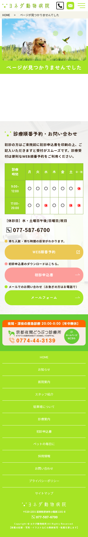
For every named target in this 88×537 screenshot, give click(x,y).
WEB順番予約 (44, 251)
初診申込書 (44, 274)
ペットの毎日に (44, 444)
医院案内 (44, 382)
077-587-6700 (31, 229)
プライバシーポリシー (44, 481)
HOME (6, 15)
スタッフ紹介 (44, 394)
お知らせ (44, 369)
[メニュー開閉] (81, 5)
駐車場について (44, 406)
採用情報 (44, 456)
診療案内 (44, 419)
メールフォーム (44, 297)
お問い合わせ (44, 468)
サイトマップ (44, 493)
